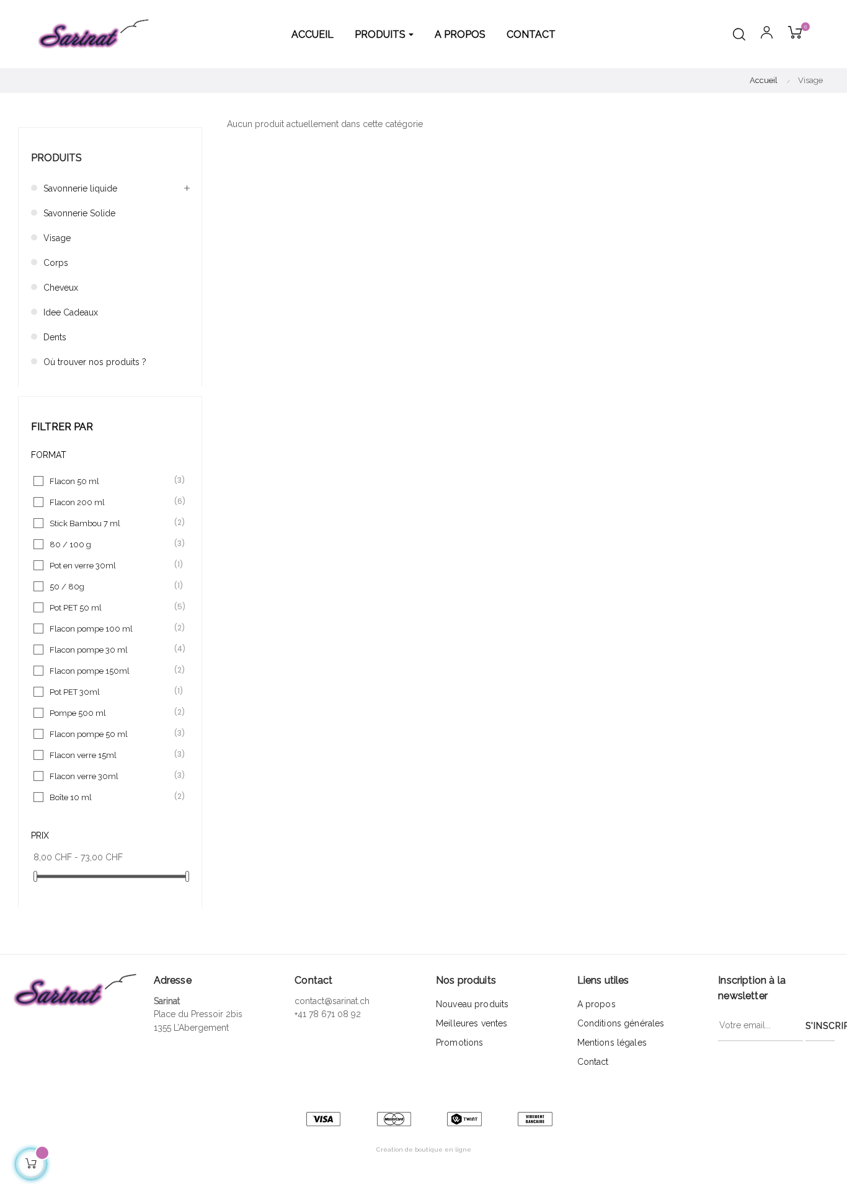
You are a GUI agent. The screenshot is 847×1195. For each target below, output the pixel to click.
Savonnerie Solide (79, 213)
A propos (596, 1004)
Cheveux (60, 288)
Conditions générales (621, 1023)
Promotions (459, 1042)
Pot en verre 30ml (111, 565)
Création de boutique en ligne (423, 1149)
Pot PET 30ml (111, 691)
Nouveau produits (472, 1004)
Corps (55, 263)
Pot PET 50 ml (111, 607)
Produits (56, 158)
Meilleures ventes (471, 1023)
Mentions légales (612, 1042)
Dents (54, 337)
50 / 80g (111, 586)
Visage (57, 238)
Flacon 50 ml (111, 480)
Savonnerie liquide (80, 188)
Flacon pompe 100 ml (111, 628)
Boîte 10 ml (111, 797)
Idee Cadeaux (70, 312)
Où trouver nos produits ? (94, 362)
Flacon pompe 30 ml (111, 649)
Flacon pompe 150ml (111, 670)
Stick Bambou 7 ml (111, 523)
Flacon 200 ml (111, 501)
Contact (593, 1062)
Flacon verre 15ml (111, 754)
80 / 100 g (111, 544)
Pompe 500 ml (111, 712)
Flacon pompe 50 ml (111, 733)
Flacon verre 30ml (111, 775)
